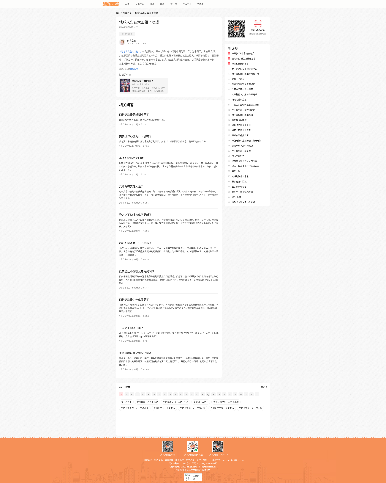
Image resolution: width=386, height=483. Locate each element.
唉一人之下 (126, 402)
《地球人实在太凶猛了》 (130, 51)
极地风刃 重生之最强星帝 (244, 58)
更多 (263, 387)
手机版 (200, 4)
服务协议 (179, 460)
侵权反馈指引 (202, 460)
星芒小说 (236, 171)
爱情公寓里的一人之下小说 (226, 402)
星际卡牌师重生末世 (241, 125)
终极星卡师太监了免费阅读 (244, 161)
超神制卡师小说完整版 (242, 192)
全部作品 (139, 4)
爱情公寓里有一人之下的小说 (135, 408)
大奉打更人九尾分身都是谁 (244, 94)
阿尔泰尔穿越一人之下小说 (175, 402)
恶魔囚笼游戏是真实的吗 (243, 84)
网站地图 (148, 460)
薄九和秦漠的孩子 (240, 64)
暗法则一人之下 (200, 402)
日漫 (152, 4)
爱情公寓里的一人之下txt (222, 408)
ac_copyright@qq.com (233, 460)
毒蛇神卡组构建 (239, 120)
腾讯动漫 (111, 4)
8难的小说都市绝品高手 (243, 53)
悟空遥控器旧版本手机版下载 (245, 74)
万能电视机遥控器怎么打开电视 (246, 140)
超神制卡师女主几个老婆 (243, 202)
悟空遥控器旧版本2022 (242, 115)
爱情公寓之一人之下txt (164, 408)
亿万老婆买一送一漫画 (242, 89)
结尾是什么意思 (239, 99)
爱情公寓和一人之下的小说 (192, 408)
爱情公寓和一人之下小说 (250, 408)
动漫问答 (127, 12)
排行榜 (173, 4)
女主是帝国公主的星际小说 (244, 69)
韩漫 (162, 4)
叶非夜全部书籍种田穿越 (243, 110)
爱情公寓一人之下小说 (147, 402)
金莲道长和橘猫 (239, 186)
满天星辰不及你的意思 (242, 145)
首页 (127, 4)
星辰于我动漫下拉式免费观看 (245, 166)
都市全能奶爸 (238, 156)
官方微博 (169, 460)
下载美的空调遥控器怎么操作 (245, 105)
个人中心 (187, 4)
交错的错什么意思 (240, 176)
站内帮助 (158, 460)
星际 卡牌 (236, 197)
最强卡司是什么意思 (241, 130)
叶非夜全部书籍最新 (241, 151)
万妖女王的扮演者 (240, 135)
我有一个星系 (238, 79)
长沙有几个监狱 (239, 181)
